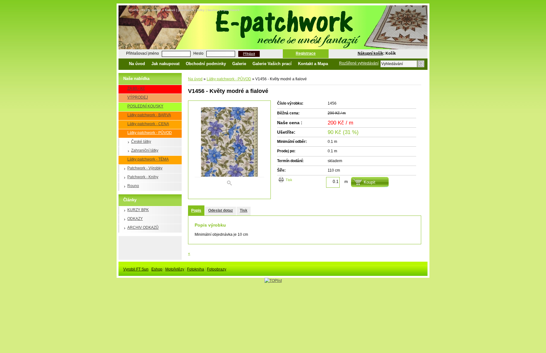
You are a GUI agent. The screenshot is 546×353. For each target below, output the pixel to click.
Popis (196, 210)
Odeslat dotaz (220, 210)
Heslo (198, 53)
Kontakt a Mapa (313, 63)
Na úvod (137, 63)
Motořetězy (174, 269)
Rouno (133, 186)
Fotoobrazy (216, 269)
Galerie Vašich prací (272, 63)
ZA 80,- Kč (136, 88)
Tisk (289, 180)
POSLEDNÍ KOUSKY (145, 106)
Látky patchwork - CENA (148, 124)
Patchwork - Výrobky (144, 168)
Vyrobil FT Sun (136, 269)
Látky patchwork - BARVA (149, 115)
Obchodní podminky (206, 63)
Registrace (306, 53)
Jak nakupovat (165, 63)
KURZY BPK (138, 210)
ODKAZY (135, 218)
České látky (141, 141)
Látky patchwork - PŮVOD (149, 133)
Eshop (156, 269)
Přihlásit (249, 54)
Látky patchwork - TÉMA (148, 159)
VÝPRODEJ (137, 97)
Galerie (239, 63)
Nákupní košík (370, 53)
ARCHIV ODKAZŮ (143, 227)
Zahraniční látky (144, 150)
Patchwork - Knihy (142, 177)
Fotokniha (195, 269)
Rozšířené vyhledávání (359, 63)
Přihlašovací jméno (142, 53)
